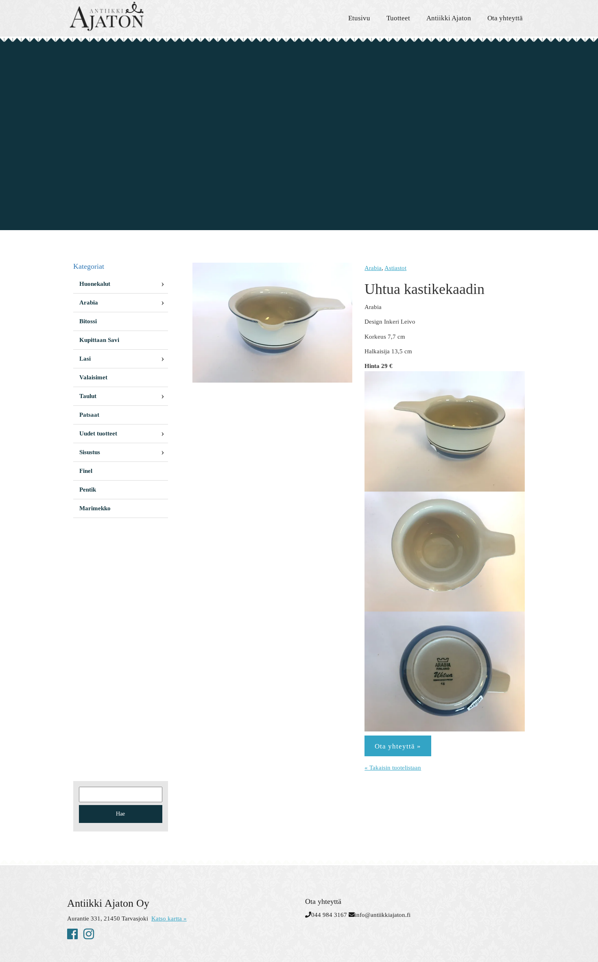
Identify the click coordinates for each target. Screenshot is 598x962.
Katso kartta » (169, 918)
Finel (85, 471)
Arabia (373, 268)
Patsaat (89, 414)
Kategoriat (88, 266)
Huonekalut (94, 284)
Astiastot (395, 268)
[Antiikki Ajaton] (140, 16)
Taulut (87, 396)
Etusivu (359, 18)
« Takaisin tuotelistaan (392, 767)
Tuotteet (398, 18)
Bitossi (88, 321)
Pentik (87, 489)
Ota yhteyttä (505, 18)
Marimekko (95, 508)
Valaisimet (93, 377)
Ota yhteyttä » (398, 746)
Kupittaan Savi (99, 340)
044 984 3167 (329, 915)
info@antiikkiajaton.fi (382, 915)
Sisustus (89, 452)
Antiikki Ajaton (448, 18)
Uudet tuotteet (98, 433)
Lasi (85, 358)
